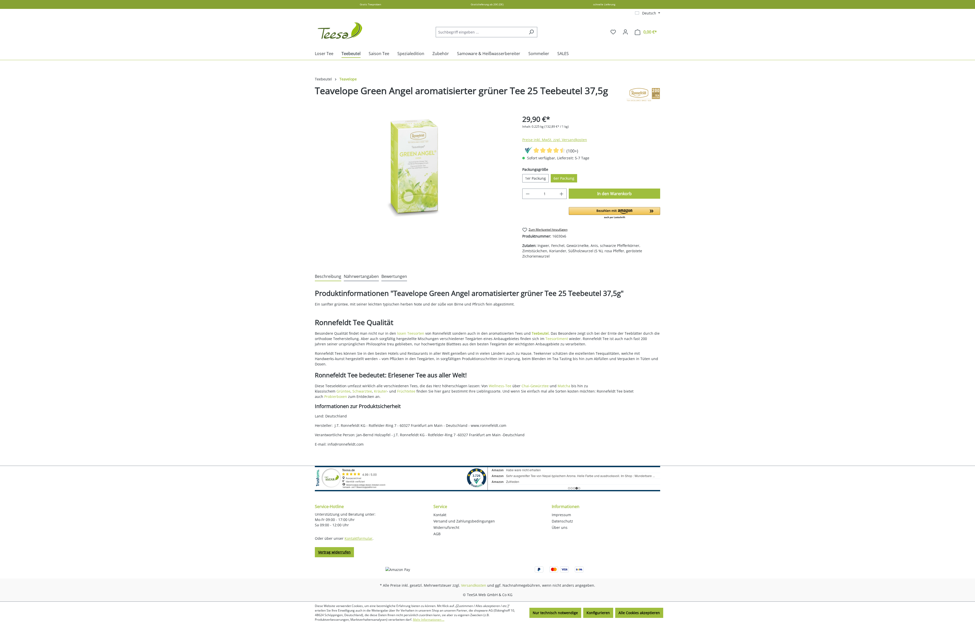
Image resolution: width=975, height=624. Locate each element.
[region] (413, 168)
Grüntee (343, 391)
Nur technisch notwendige (555, 612)
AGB (437, 533)
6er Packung (564, 178)
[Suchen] (531, 32)
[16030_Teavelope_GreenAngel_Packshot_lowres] (413, 168)
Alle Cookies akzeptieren (639, 612)
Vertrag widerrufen (334, 552)
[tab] (328, 276)
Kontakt (439, 514)
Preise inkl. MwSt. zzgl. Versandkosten (554, 139)
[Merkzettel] (613, 32)
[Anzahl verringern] (527, 194)
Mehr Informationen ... (428, 619)
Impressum (561, 514)
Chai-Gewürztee (535, 385)
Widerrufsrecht (446, 527)
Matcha (564, 385)
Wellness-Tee (500, 385)
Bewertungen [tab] (394, 276)
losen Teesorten (410, 333)
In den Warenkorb (614, 193)
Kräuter (380, 391)
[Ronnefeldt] (643, 95)
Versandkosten (473, 585)
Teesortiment (556, 338)
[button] (614, 213)
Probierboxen (335, 396)
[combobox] (481, 32)
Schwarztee (362, 391)
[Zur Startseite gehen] (340, 31)
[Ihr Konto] (625, 32)
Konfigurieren (598, 612)
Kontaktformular (358, 538)
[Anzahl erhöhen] (561, 194)
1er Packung (535, 178)
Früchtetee (406, 391)
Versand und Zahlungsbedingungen (464, 521)
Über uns (559, 527)
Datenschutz (562, 521)
